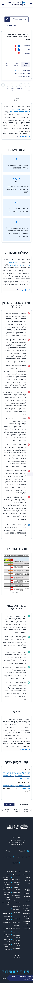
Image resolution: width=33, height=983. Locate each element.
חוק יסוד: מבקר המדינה (26, 901)
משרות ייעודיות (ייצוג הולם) (6, 945)
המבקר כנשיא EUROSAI (26, 922)
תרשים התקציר (12, 89)
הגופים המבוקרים (16, 906)
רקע (29, 90)
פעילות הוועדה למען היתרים (26, 928)
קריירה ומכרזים (6, 928)
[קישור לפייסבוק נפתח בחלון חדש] (28, 972)
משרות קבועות (6, 931)
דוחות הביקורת (16, 909)
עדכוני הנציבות (16, 952)
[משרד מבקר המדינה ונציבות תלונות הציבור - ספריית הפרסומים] (16, 3)
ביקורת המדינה (16, 871)
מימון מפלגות (17, 912)
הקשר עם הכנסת (26, 913)
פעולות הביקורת (21, 89)
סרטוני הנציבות (16, 949)
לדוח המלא (9, 805)
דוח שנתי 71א (17, 70)
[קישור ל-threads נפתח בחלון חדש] (3, 972)
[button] (7, 19)
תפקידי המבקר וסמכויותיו (16, 875)
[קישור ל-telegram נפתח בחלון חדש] (10, 972)
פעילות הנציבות (16, 922)
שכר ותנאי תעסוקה (8, 898)
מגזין (29, 883)
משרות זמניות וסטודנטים (7, 935)
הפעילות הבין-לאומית (26, 917)
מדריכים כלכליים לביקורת (16, 902)
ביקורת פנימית (6, 923)
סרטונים (28, 877)
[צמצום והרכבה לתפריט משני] (30, 474)
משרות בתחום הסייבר (7, 940)
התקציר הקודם (26, 810)
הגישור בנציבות (16, 940)
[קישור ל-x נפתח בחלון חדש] (21, 972)
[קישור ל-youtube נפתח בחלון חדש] (17, 972)
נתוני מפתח (25, 89)
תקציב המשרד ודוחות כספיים (6, 893)
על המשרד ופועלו (27, 890)
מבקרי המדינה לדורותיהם (26, 909)
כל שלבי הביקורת (16, 879)
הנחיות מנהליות (6, 913)
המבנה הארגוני (26, 905)
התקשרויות (7, 919)
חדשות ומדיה (26, 871)
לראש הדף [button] (25, 805)
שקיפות (8, 871)
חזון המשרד (27, 897)
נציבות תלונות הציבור (16, 918)
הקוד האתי (7, 874)
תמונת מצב (17, 89)
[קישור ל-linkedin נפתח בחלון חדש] (14, 972)
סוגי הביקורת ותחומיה (17, 883)
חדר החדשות (26, 874)
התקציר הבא (7, 810)
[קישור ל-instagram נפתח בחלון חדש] (24, 972)
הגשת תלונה (17, 925)
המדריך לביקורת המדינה (16, 897)
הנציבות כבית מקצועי (17, 944)
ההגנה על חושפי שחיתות (16, 936)
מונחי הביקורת (16, 892)
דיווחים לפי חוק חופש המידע (6, 878)
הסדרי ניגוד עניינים (7, 909)
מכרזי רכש (7, 949)
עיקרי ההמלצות (7, 89)
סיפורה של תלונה (16, 932)
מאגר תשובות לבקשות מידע (7, 883)
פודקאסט (27, 880)
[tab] (25, 64)
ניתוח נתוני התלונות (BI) (17, 956)
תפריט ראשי (16, 810)
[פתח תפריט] (31, 3)
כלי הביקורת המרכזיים (17, 888)
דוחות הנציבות (16, 929)
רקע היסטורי (27, 893)
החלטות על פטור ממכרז (6, 904)
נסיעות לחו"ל (7, 916)
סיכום (3, 90)
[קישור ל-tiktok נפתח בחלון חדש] (7, 972)
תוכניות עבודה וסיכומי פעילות (6, 888)
